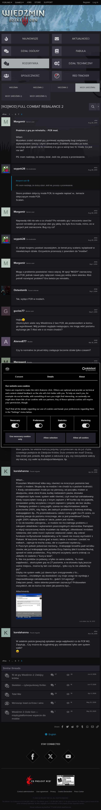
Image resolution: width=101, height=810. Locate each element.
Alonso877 (20, 341)
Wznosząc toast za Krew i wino (27, 703)
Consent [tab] (19, 377)
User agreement (42, 792)
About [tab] (82, 377)
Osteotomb (20, 290)
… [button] (12, 114)
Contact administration (25, 792)
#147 (93, 311)
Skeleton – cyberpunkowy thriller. (29, 685)
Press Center (79, 792)
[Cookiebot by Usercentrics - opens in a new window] (84, 369)
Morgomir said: (21, 181)
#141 (92, 122)
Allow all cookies (81, 438)
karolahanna (21, 471)
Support (48, 2)
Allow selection (51, 438)
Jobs (29, 2)
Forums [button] (6, 2)
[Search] (93, 106)
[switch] (38, 426)
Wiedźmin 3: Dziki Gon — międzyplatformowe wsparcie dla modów (29, 715)
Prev (4, 114)
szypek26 (19, 168)
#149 (93, 362)
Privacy (53, 792)
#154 (92, 633)
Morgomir (19, 121)
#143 (92, 212)
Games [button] (18, 2)
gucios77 (19, 310)
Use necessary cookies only (20, 437)
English (52, 734)
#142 (92, 169)
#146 (93, 290)
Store (38, 2)
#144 (92, 239)
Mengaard (20, 362)
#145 (93, 263)
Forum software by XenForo (50, 807)
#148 (93, 341)
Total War (16, 694)
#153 (93, 471)
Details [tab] (50, 377)
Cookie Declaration (65, 792)
